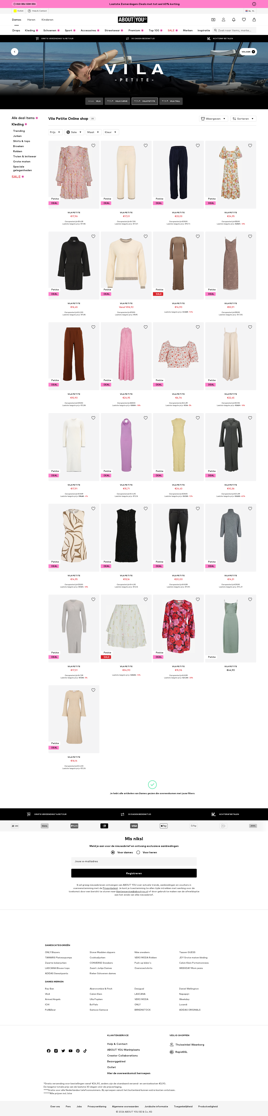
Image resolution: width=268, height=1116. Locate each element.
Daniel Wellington (189, 988)
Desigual (139, 988)
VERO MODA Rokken (146, 957)
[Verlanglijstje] (244, 19)
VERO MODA (141, 999)
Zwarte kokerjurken (56, 962)
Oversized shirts (143, 968)
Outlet (20, 11)
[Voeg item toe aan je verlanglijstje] (93, 145)
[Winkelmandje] (254, 19)
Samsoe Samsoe (99, 1009)
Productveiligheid (208, 1106)
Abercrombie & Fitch (101, 988)
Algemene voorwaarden (125, 1106)
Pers (68, 1106)
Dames (16, 19)
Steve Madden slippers (102, 952)
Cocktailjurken (97, 957)
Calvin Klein (96, 994)
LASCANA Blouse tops (57, 968)
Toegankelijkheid (183, 1106)
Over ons (55, 1106)
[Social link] (48, 1051)
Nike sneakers (142, 952)
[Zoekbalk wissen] (253, 30)
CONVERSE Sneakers (101, 962)
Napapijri (184, 994)
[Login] (223, 19)
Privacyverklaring (97, 1106)
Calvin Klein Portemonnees (194, 962)
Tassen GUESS (187, 952)
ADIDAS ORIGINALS (190, 1009)
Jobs (79, 1106)
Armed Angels (53, 999)
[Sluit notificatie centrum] (234, 20)
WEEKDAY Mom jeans (191, 968)
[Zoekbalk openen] (214, 30)
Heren (31, 19)
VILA (47, 994)
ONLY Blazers (52, 952)
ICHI (47, 1004)
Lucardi (183, 1004)
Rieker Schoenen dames (103, 973)
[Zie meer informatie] (74, 226)
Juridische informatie (156, 1106)
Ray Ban (49, 988)
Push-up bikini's (143, 962)
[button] (213, 119)
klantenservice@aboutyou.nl (132, 891)
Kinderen (47, 19)
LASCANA (140, 994)
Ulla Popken (96, 999)
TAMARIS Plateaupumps (58, 957)
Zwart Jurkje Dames (101, 968)
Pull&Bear (50, 1009)
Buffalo (94, 1004)
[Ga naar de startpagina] (65, 1037)
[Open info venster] (254, 4)
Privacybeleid (110, 888)
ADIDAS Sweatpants (56, 973)
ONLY (138, 1004)
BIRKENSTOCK (143, 1009)
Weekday (184, 999)
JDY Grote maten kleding (193, 957)
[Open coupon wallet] (213, 19)
